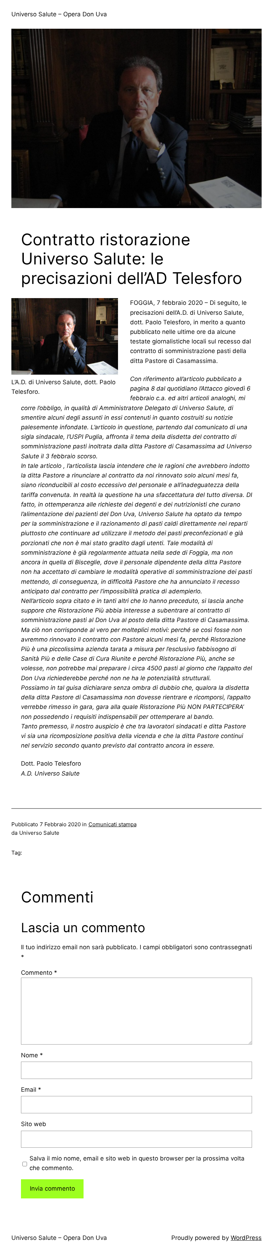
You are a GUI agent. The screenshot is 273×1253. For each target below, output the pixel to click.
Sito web (33, 1124)
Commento (39, 972)
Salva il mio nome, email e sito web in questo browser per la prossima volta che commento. (137, 1163)
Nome (32, 1055)
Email (31, 1089)
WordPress (246, 1237)
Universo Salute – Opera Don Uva (59, 14)
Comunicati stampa (112, 824)
